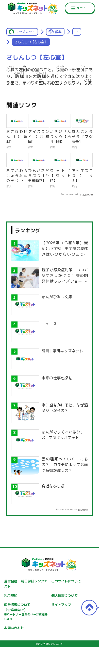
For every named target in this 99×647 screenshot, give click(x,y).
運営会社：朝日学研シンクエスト (26, 584)
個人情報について (64, 595)
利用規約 (10, 595)
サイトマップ (61, 604)
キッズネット (25, 32)
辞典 (58, 32)
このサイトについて (66, 581)
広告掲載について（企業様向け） (26, 611)
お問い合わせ (14, 628)
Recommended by (71, 194)
